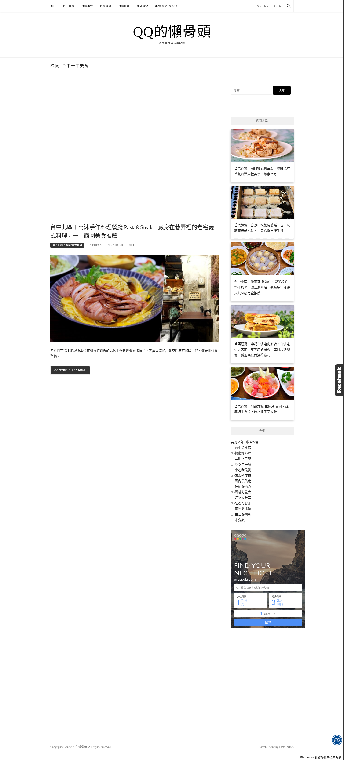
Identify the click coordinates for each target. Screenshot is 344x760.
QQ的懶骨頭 (172, 32)
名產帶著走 (243, 503)
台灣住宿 (124, 6)
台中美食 (68, 6)
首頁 (53, 6)
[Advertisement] (134, 154)
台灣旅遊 (105, 6)
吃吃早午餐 (243, 464)
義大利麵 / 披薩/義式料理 (67, 245)
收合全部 (252, 442)
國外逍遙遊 (243, 509)
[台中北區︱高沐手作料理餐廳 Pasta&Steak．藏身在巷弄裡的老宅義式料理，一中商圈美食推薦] (134, 298)
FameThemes (286, 747)
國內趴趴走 (243, 481)
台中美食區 (243, 448)
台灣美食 (87, 6)
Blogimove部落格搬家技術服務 (321, 757)
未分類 (240, 520)
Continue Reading (70, 370)
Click (339, 380)
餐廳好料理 (243, 453)
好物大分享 (243, 498)
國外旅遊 (142, 6)
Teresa (96, 245)
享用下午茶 (243, 459)
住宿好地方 (243, 486)
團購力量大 (243, 492)
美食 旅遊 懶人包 (166, 6)
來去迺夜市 (243, 475)
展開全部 (237, 442)
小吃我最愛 (243, 470)
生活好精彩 (243, 514)
